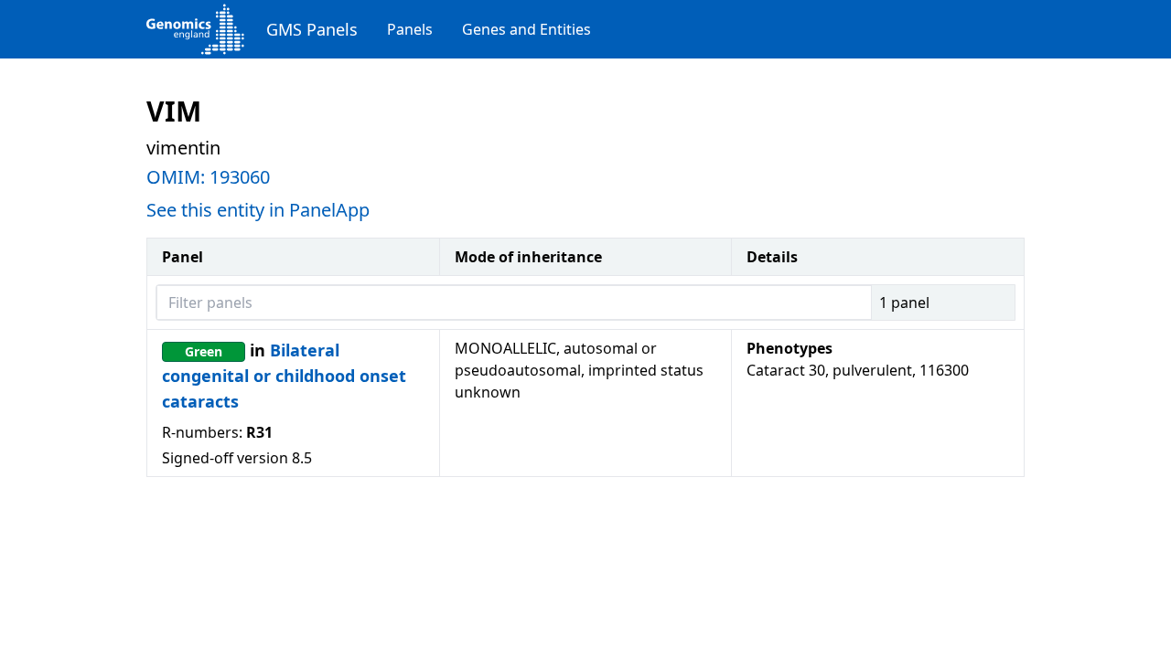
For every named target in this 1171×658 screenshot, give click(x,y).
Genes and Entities (526, 29)
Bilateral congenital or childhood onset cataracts (284, 375)
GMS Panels (312, 29)
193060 (239, 176)
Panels (410, 29)
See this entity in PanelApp (258, 209)
